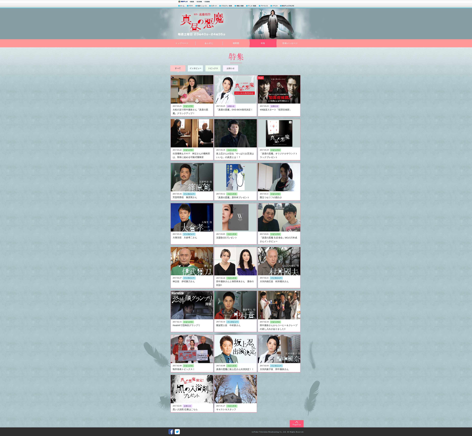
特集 (263, 43)
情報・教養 (239, 6)
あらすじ (209, 43)
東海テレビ (183, 1)
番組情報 (191, 1)
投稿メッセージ (290, 43)
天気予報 (207, 1)
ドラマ (190, 6)
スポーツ (213, 6)
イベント (274, 6)
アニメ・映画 (251, 6)
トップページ (181, 43)
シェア (171, 431)
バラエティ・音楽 (225, 6)
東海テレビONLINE (287, 6)
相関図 (236, 43)
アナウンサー (263, 6)
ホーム (181, 6)
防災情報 (199, 1)
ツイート (177, 431)
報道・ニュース (201, 6)
